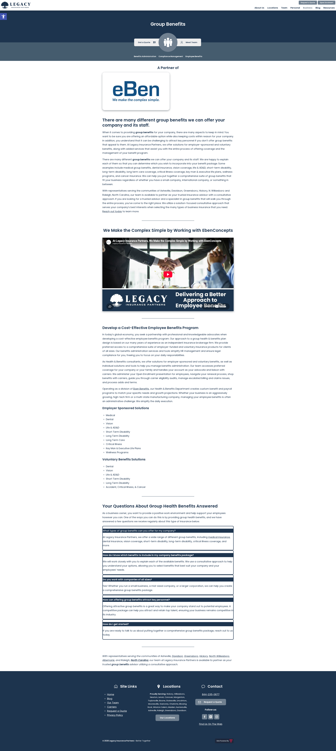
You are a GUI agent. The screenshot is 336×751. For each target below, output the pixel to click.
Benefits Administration (145, 56)
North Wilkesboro (219, 656)
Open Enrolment (326, 2)
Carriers (112, 706)
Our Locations (167, 717)
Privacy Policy (115, 715)
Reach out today (112, 211)
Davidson (177, 656)
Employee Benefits (193, 56)
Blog (318, 7)
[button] (3, 16)
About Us (259, 7)
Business (307, 7)
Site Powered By (223, 741)
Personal (295, 7)
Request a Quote (308, 2)
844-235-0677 (210, 694)
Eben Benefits (141, 388)
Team (284, 7)
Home (110, 694)
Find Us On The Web (210, 724)
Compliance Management (171, 56)
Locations (272, 7)
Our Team (113, 702)
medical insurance (219, 537)
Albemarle (108, 660)
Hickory (203, 656)
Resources (329, 7)
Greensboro (191, 656)
